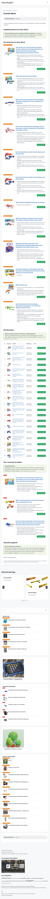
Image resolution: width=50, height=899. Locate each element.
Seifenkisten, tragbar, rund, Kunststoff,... (16, 704)
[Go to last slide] (3, 587)
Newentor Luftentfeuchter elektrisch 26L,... (17, 697)
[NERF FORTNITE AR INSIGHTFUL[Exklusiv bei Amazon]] (10, 206)
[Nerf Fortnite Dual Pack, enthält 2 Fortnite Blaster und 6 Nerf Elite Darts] (10, 156)
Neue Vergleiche (9, 895)
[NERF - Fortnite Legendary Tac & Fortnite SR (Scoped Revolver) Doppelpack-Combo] (10, 504)
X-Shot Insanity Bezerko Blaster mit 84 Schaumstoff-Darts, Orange (18, 455)
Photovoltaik (12, 881)
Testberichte (22, 881)
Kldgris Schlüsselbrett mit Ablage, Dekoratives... (18, 803)
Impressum (3, 895)
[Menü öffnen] (47, 2)
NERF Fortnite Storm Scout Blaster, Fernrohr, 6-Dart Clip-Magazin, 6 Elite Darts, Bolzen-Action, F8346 (29, 219)
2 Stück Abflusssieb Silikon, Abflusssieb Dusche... (18, 774)
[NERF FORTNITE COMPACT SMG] (9, 415)
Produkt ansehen (41, 68)
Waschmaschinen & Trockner (38, 881)
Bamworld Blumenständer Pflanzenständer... (17, 818)
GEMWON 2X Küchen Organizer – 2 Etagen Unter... (18, 810)
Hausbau (14, 887)
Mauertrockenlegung (37, 878)
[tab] (22, 600)
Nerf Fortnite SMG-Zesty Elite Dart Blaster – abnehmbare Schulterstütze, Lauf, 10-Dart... (18, 380)
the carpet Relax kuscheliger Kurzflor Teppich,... (18, 825)
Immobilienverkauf (25, 878)
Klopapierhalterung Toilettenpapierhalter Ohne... (18, 796)
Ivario (31, 878)
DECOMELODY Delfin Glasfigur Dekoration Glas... (18, 690)
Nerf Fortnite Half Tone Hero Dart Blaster (26, 76)
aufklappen (17, 18)
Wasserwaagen (32, 592)
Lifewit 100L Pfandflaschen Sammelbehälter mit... (18, 781)
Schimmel (17, 881)
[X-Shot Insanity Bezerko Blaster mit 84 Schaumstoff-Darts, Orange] (9, 456)
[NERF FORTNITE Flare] (10, 289)
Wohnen (10, 760)
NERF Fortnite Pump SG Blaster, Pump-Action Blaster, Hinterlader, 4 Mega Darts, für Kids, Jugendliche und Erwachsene (30, 101)
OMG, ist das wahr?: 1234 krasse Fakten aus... (17, 648)
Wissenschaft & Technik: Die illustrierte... (16, 634)
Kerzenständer (7, 578)
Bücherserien (7, 878)
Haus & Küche (18, 878)
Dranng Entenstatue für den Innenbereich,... (17, 711)
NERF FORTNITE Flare (21, 285)
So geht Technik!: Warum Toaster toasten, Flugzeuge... (19, 627)
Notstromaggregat (5, 881)
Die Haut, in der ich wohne (13, 767)
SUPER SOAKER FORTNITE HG (18, 426)
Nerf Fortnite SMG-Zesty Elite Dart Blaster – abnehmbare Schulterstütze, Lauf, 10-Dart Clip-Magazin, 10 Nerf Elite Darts (28, 305)
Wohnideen (32, 886)
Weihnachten (45, 881)
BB (2, 878)
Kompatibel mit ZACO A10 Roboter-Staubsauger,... (18, 719)
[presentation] (37, 582)
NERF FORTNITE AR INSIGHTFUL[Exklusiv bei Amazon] (30, 202)
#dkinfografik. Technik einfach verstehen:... (17, 619)
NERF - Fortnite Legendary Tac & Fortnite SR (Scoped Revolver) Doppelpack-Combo (30, 501)
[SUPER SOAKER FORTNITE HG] (9, 426)
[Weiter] (47, 587)
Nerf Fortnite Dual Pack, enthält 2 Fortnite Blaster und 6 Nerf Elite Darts (30, 152)
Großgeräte (13, 878)
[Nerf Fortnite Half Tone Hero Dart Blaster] (10, 80)
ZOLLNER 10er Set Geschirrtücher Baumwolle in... (18, 789)
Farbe (26, 251)
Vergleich (30, 881)
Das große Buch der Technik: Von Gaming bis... (18, 641)
